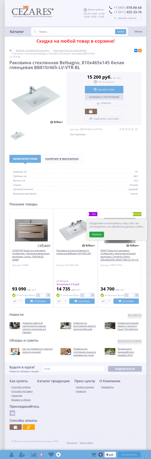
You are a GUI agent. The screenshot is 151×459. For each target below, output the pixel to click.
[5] (132, 129)
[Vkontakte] (12, 413)
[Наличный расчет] (91, 111)
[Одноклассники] (140, 50)
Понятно (96, 234)
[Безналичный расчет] (29, 427)
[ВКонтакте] (136, 50)
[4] (129, 129)
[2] (123, 129)
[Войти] (11, 454)
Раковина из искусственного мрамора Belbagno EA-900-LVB (73, 252)
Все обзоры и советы (130, 340)
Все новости (135, 315)
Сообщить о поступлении (104, 97)
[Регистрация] (22, 454)
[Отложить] (21, 301)
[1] (120, 129)
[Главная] (10, 50)
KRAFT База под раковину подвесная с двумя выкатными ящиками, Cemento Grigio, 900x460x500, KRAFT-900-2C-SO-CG (119, 255)
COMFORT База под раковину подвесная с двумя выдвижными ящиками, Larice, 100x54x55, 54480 (31, 255)
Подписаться (125, 369)
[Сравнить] (14, 301)
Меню (138, 31)
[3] (126, 129)
